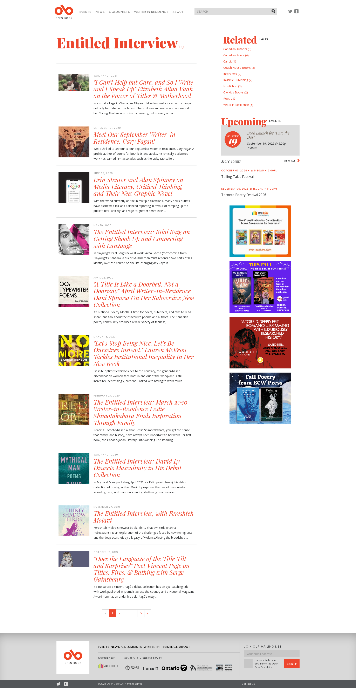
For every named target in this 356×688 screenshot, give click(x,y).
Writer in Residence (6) (238, 105)
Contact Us (248, 684)
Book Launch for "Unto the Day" (268, 135)
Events (85, 12)
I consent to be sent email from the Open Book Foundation (266, 663)
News (100, 12)
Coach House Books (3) (239, 68)
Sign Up (291, 664)
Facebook (66, 684)
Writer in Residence (151, 12)
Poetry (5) (230, 98)
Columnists (119, 12)
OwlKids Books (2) (235, 92)
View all (289, 160)
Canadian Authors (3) (237, 49)
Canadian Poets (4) (236, 55)
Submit (273, 11)
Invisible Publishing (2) (237, 80)
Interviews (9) (232, 74)
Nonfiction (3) (232, 86)
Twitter (58, 684)
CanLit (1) (229, 61)
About (178, 12)
